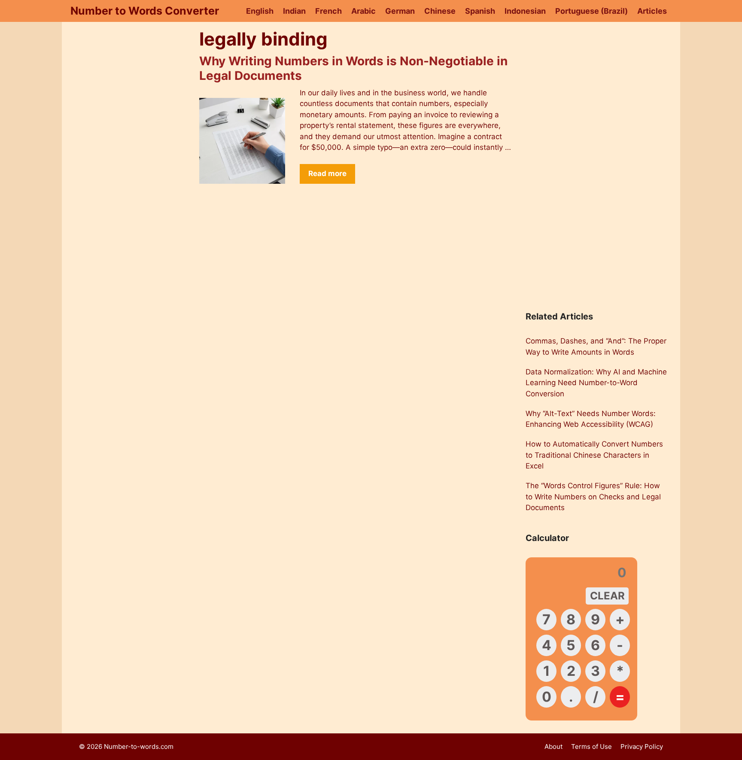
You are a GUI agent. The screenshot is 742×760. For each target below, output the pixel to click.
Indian (294, 10)
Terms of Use (591, 746)
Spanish (480, 10)
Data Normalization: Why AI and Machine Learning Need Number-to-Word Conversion (596, 383)
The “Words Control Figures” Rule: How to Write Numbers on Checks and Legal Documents (593, 496)
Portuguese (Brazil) (591, 10)
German (400, 10)
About (553, 746)
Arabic (363, 10)
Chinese (440, 10)
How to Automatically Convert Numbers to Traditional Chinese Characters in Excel (594, 455)
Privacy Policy (641, 746)
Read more (327, 173)
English (260, 10)
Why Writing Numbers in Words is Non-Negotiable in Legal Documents (353, 68)
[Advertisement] (130, 161)
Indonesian (525, 10)
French (328, 10)
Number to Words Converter (144, 10)
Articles (652, 10)
